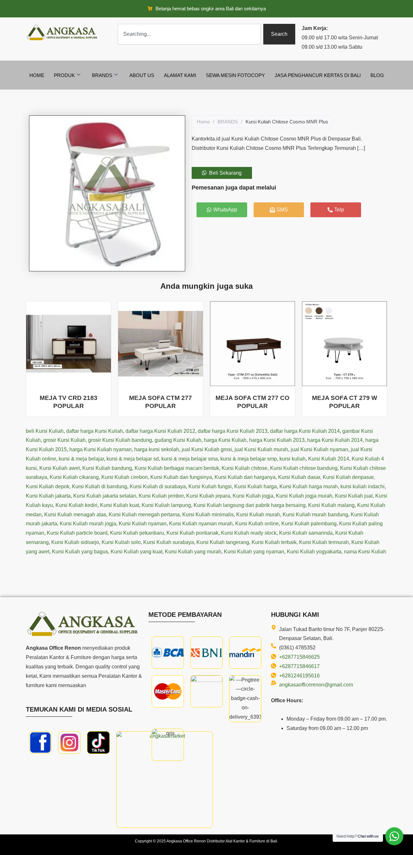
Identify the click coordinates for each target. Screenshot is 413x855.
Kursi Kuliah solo (121, 542)
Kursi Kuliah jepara (208, 496)
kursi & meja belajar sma (189, 459)
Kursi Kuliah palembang (309, 523)
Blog (377, 75)
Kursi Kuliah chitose (244, 468)
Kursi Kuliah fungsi (210, 486)
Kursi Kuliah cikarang (74, 477)
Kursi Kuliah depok (47, 486)
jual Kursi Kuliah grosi (207, 449)
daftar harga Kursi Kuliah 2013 (232, 431)
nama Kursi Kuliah (365, 551)
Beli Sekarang (225, 173)
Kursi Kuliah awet (59, 468)
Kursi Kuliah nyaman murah (201, 523)
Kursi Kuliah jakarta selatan (104, 496)
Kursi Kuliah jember (161, 496)
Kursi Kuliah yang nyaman (254, 551)
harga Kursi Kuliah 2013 (277, 440)
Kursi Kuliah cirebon (124, 477)
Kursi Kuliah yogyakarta (314, 551)
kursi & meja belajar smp (248, 459)
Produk (64, 75)
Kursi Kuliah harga (255, 486)
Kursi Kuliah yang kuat (136, 551)
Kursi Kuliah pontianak (192, 533)
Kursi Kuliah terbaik (274, 542)
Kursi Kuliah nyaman (142, 523)
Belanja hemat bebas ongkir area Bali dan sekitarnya (211, 8)
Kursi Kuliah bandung (107, 468)
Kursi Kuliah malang (331, 505)
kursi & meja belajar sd (132, 459)
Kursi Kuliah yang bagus (80, 551)
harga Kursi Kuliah (225, 440)
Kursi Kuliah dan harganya (245, 477)
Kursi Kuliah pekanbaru (137, 533)
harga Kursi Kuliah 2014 (335, 440)
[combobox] (189, 34)
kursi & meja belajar (81, 459)
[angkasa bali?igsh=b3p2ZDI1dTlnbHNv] (69, 742)
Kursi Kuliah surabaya (168, 542)
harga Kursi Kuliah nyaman (100, 449)
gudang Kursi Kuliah (178, 440)
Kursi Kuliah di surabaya (158, 486)
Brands (102, 75)
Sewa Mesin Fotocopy (235, 75)
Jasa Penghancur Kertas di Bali (318, 75)
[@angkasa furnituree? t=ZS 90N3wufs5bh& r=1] (98, 742)
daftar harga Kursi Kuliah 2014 (305, 431)
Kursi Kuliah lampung (166, 505)
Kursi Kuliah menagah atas (75, 514)
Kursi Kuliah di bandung (99, 486)
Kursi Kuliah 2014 (328, 459)
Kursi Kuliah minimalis (208, 514)
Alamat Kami (180, 75)
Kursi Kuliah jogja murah (304, 496)
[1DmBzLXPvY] (40, 742)
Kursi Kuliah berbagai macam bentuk (177, 468)
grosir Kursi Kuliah (64, 440)
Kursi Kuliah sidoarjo (75, 542)
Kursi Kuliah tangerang (222, 542)
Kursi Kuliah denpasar (348, 477)
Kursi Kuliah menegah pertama (144, 514)
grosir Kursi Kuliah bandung (120, 440)
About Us (141, 75)
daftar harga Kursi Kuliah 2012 (160, 431)
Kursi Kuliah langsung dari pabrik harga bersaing (250, 505)
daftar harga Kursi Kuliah (94, 431)
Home (36, 75)
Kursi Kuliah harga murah (308, 486)
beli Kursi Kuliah (45, 431)
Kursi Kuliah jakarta (48, 496)
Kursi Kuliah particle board (77, 533)
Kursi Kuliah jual (354, 496)
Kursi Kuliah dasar (299, 477)
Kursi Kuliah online (257, 523)
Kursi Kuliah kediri (76, 505)
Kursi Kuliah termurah (324, 542)
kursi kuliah (292, 459)
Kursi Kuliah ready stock (249, 533)
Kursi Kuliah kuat (119, 505)
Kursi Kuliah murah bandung (315, 514)
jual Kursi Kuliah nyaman (319, 449)
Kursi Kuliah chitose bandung (303, 468)
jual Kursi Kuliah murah (261, 449)
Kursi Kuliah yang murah (193, 551)
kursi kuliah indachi (362, 486)
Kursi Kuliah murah (258, 514)
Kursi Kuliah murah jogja (88, 523)
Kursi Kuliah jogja (253, 496)
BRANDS (227, 121)
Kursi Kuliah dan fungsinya (181, 477)
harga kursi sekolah (156, 449)
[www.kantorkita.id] (63, 32)
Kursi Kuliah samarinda (306, 533)
